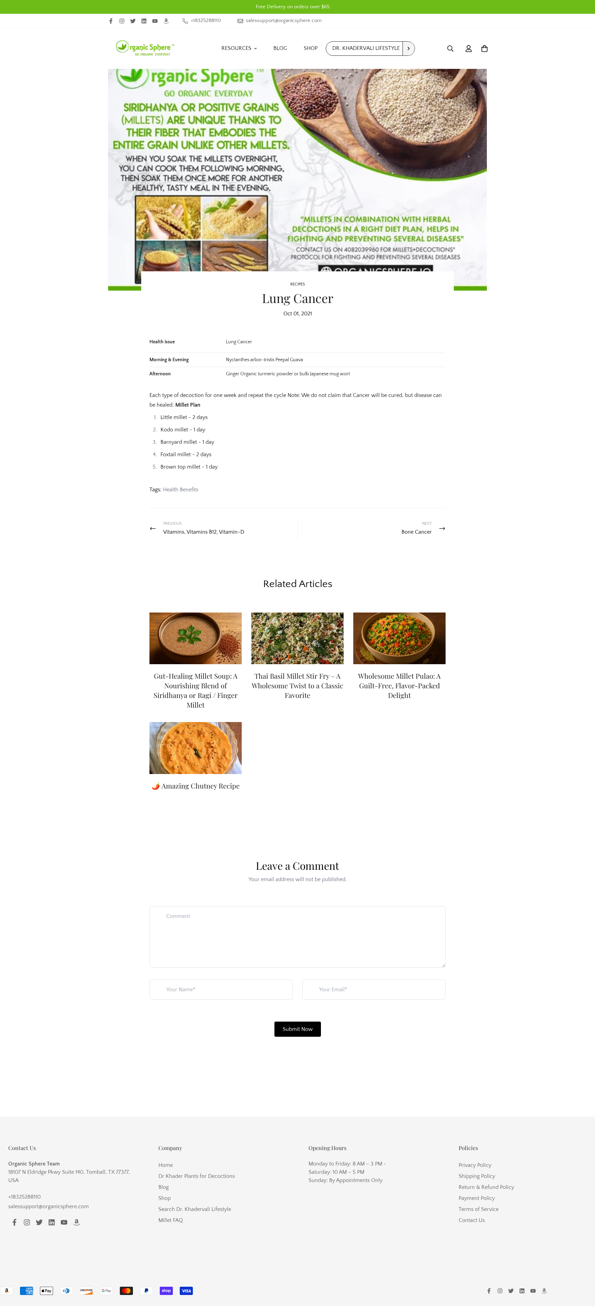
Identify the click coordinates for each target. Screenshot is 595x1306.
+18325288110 (24, 1197)
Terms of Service (479, 1209)
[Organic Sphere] (145, 48)
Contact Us (472, 1220)
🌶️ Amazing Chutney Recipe (196, 785)
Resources (236, 48)
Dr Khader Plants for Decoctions (196, 1176)
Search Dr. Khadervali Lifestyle (194, 1209)
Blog (280, 48)
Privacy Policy (475, 1165)
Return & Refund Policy (486, 1187)
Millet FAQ (170, 1220)
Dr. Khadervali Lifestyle (366, 48)
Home (165, 1165)
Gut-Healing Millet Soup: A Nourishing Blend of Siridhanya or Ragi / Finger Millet (196, 690)
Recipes (297, 284)
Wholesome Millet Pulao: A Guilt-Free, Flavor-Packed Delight (399, 685)
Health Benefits (180, 490)
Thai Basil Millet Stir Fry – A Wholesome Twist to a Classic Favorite (297, 685)
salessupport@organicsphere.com (48, 1206)
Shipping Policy (477, 1176)
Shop (310, 48)
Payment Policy (477, 1198)
